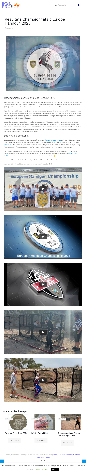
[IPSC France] (11, 5)
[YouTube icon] (44, 461)
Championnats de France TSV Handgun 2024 (69, 434)
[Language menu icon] (80, 5)
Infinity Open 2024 (39, 433)
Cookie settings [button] (42, 469)
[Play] (43, 188)
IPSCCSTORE (8, 145)
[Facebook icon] (42, 461)
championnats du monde (52, 140)
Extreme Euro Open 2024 (16, 433)
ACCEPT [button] (54, 469)
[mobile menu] (47, 5)
